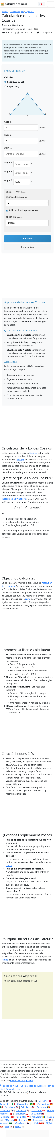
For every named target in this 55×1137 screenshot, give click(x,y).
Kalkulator (20, 1113)
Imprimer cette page (14, 28)
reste (27, 598)
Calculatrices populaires (32, 1085)
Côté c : (8, 148)
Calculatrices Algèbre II (21, 1080)
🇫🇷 (41, 4)
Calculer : (9, 77)
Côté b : (8, 134)
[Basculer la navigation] (50, 4)
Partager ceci (46, 32)
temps (5, 959)
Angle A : (9, 162)
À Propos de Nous (9, 1085)
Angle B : (9, 171)
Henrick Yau (18, 25)
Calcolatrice (6, 1104)
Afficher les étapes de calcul (23, 210)
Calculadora (23, 1104)
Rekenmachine (40, 1120)
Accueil (5, 11)
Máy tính (9, 1120)
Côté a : (8, 121)
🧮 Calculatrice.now (14, 4)
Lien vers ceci (26, 32)
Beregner (43, 1100)
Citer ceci (8, 32)
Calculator (10, 1107)
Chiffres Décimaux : (16, 197)
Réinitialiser (27, 247)
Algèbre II (29, 11)
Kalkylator (37, 1116)
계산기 (18, 1126)
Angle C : (8, 180)
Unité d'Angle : (14, 217)
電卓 (7, 1126)
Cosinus (33, 453)
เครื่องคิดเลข (20, 1123)
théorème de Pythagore (14, 498)
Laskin (50, 1116)
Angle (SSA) (13, 86)
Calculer (27, 238)
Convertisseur (13, 1089)
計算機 (35, 1123)
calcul (9, 865)
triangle (20, 459)
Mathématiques (17, 11)
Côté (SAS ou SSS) (16, 81)
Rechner (23, 1120)
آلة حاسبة (4, 1123)
